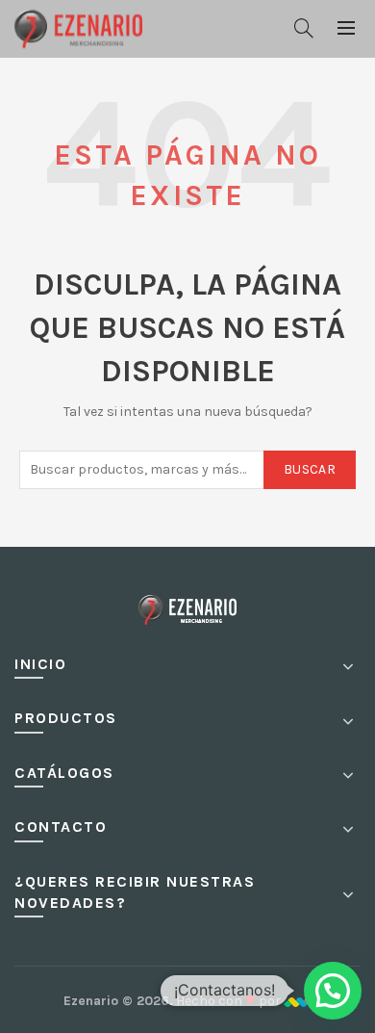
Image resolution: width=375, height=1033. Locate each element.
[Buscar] (303, 27)
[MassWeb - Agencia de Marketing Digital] (298, 1001)
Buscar (310, 469)
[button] (333, 991)
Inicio (40, 664)
